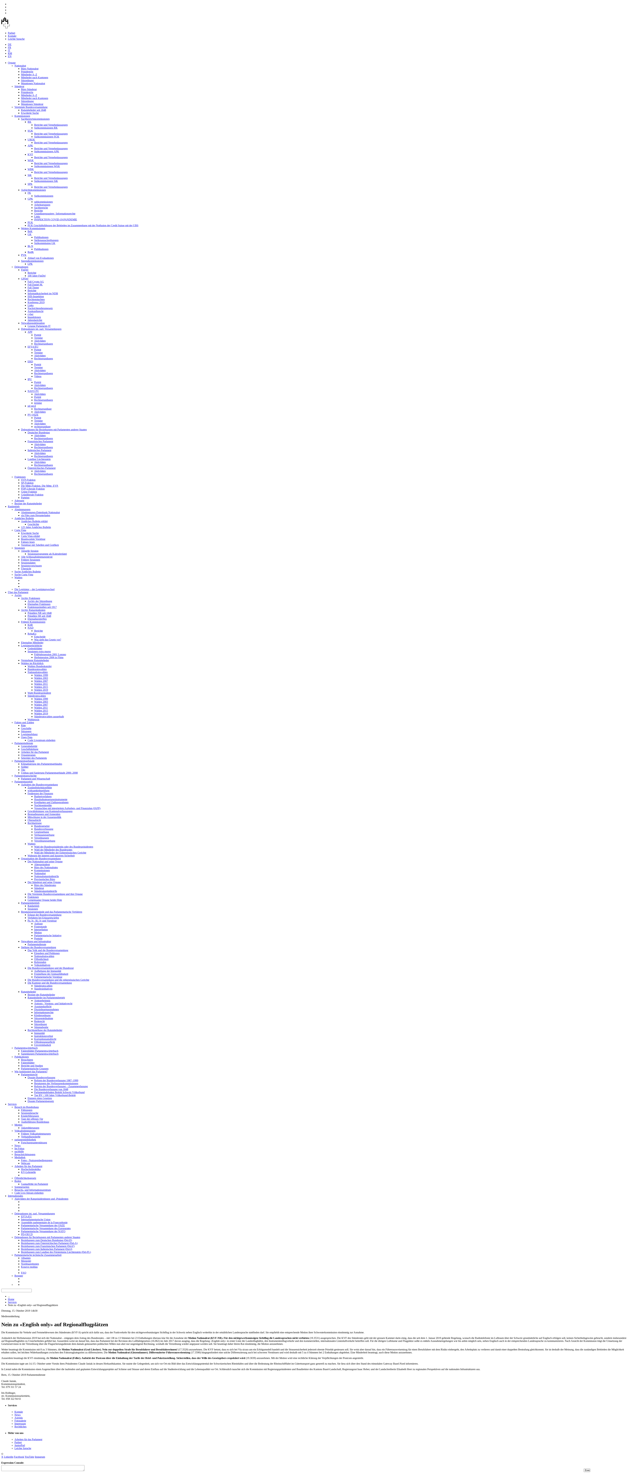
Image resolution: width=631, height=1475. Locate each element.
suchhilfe (19, 1151)
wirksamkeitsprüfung (38, 790)
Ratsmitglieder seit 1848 (33, 110)
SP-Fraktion (27, 482)
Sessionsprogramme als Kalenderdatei (47, 553)
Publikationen (41, 237)
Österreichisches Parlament (42, 468)
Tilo (23, 769)
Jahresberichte (35, 320)
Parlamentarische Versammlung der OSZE (43, 1225)
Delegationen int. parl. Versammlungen (41, 329)
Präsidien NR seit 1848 (40, 613)
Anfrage (38, 923)
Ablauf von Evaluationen (41, 258)
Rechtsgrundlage (43, 408)
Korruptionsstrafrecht (45, 1039)
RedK (31, 252)
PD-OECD (27, 1234)
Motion (38, 932)
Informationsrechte (44, 1012)
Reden (17, 1181)
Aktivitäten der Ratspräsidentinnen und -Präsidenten (41, 1198)
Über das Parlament (18, 592)
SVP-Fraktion (28, 479)
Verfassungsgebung (44, 834)
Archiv (18, 595)
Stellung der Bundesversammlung (38, 947)
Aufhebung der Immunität (47, 971)
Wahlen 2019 (41, 690)
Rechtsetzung (35, 823)
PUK (30, 222)
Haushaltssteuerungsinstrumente (50, 799)
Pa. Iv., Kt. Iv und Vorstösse (42, 920)
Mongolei (26, 1261)
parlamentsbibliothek (25, 1139)
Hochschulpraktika (31, 1169)
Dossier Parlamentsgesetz (41, 1101)
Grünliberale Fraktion (32, 494)
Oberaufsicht (34, 820)
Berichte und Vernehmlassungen (51, 124)
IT (9, 50)
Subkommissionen (43, 195)
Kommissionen (22, 116)
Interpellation (41, 929)
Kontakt (12, 36)
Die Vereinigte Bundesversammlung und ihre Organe (55, 894)
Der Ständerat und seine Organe (44, 882)
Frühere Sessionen (30, 559)
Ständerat (19, 86)
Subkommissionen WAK (47, 166)
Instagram (40, 1456)
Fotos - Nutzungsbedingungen (36, 1160)
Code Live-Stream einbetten (29, 1192)
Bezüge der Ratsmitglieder (28, 503)
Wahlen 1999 (41, 675)
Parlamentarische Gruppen (34, 1068)
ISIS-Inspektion (36, 296)
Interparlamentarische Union (35, 1219)
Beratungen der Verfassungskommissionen (56, 1083)
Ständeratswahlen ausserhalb (49, 716)
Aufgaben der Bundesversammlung (39, 784)
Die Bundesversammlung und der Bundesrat (51, 968)
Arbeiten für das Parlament (35, 752)
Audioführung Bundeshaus (35, 1121)
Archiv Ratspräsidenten (33, 610)
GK (30, 234)
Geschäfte (26, 728)
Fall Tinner (33, 287)
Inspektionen (34, 317)
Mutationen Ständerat (32, 104)
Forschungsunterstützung (34, 1142)
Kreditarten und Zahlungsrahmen (51, 802)
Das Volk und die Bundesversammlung (48, 950)
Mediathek (19, 1157)
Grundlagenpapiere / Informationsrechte (54, 213)
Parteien (25, 497)
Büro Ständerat (29, 89)
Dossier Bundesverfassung (41, 1077)
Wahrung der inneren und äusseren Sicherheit (51, 855)
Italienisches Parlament (39, 450)
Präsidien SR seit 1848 (39, 616)
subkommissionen (43, 201)
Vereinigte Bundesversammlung (30, 107)
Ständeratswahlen (37, 695)
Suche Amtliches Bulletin (27, 571)
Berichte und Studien (32, 1065)
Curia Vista (20, 530)
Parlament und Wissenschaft (35, 778)
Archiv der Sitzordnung (40, 601)
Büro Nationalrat (29, 68)
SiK (30, 175)
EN (10, 56)
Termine (38, 337)
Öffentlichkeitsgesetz (25, 1178)
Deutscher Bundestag (39, 432)
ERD (30, 361)
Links (37, 216)
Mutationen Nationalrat (33, 83)
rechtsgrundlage (42, 426)
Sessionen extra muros (39, 651)
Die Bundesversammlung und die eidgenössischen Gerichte (58, 979)
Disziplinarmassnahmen (46, 1009)
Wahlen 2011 (41, 684)
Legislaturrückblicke (31, 645)
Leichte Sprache (16, 38)
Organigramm (28, 755)
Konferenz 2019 (36, 302)
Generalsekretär (29, 746)
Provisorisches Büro (44, 879)
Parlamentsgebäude (24, 761)
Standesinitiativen (43, 988)
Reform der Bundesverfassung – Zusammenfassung (61, 1086)
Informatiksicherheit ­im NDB (43, 293)
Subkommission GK (44, 243)
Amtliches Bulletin (24, 518)
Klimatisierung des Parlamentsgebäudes (41, 763)
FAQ (23, 1272)
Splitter (24, 766)
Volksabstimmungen (24, 1130)
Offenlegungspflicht (44, 1042)
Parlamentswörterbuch (26, 1048)
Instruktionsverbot (43, 1036)
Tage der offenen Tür (32, 1119)
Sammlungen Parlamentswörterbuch (39, 1053)
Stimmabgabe (41, 1027)
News (17, 1145)
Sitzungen (26, 731)
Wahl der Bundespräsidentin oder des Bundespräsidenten (63, 846)
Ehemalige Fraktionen (39, 604)
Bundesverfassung (43, 829)
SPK (30, 184)
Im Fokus (19, 1148)
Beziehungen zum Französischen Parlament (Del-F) (48, 1246)
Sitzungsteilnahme (43, 1018)
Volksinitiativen (42, 965)
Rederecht (39, 1021)
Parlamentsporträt (23, 781)
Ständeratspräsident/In (45, 891)
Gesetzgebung (41, 832)
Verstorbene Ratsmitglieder (35, 660)
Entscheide (40, 636)
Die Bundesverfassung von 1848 (51, 1089)
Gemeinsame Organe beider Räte (45, 900)
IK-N (30, 246)
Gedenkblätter (35, 648)
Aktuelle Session (29, 550)
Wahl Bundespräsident (39, 692)
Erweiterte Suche (30, 113)
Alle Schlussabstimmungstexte (37, 556)
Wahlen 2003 (41, 678)
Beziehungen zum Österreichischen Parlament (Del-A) (49, 1243)
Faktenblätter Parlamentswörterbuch (39, 1050)
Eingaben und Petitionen (47, 953)
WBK (31, 169)
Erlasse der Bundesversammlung (44, 914)
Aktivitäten (40, 340)
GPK (30, 198)
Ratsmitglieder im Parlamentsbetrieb (46, 997)
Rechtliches (20, 1426)
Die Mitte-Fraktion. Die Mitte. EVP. (39, 485)
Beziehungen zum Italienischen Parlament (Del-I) (46, 1249)
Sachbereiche (41, 207)
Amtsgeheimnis (42, 1000)
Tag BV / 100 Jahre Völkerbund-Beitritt (55, 1095)
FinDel (24, 269)
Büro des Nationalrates (46, 867)
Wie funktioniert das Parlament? (30, 1071)
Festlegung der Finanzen (40, 793)
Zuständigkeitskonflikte (40, 787)
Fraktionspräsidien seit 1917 (42, 607)
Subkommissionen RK (46, 127)
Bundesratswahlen (37, 669)
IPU (30, 379)
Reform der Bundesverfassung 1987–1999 (56, 1080)
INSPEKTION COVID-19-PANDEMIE (55, 219)
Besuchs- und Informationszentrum (32, 1190)
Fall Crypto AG (36, 281)
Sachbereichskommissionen (35, 119)
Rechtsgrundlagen (43, 343)
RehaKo (32, 633)
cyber (30, 314)
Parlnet (11, 33)
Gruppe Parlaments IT (39, 326)
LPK (30, 263)
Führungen (26, 1110)
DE (10, 44)
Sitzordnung (27, 80)
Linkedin (8, 1456)
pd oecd (32, 405)
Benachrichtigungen (24, 1154)
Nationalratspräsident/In (46, 876)
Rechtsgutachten (36, 299)
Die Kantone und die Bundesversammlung (50, 982)
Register (18, 1275)
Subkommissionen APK (46, 151)
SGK (30, 130)
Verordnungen (41, 837)
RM (10, 53)
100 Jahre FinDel (37, 275)
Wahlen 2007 (41, 681)
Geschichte (33, 524)
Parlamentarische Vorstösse (48, 976)
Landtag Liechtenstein (39, 459)
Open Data (26, 737)
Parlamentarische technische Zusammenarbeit (37, 1255)
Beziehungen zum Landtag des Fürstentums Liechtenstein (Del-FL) (56, 1252)
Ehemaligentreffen (37, 619)
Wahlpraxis (33, 719)
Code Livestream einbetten (41, 740)
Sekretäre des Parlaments (34, 758)
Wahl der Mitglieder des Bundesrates (53, 849)
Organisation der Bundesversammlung (41, 858)
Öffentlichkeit (41, 959)
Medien (18, 1124)
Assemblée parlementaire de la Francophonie (44, 1222)
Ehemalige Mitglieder (32, 642)
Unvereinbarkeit (42, 1045)
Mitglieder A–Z (29, 74)
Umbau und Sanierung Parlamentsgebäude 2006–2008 (49, 772)
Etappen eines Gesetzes (40, 1098)
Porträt (37, 334)
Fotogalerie (20, 1420)
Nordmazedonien (30, 1263)
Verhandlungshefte (30, 1136)
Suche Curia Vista (23, 574)
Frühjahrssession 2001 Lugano (50, 654)
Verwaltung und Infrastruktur (36, 941)
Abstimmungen (22, 509)
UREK (31, 139)
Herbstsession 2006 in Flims (48, 657)
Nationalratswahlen (38, 672)
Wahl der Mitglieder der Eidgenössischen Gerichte (60, 852)
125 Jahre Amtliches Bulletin (36, 527)
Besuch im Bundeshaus (26, 1107)
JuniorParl (19, 1445)
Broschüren (27, 1059)
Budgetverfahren (43, 796)
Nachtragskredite (43, 805)
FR (9, 47)
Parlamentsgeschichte (25, 775)
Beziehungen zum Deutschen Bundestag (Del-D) (46, 1240)
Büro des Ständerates (45, 885)
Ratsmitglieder (28, 991)
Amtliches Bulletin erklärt (34, 521)
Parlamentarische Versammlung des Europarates (46, 1228)
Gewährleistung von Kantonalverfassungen (50, 811)
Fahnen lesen (28, 542)
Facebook (19, 1456)
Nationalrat (20, 65)
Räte (23, 725)
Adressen (19, 500)
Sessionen (19, 548)
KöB (30, 624)
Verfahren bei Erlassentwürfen (43, 917)
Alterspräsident (42, 864)
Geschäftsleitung (29, 749)
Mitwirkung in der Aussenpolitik (44, 817)
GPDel (24, 278)
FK (29, 192)
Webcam (25, 1163)
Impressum (20, 1423)
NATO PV (33, 391)
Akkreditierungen (30, 1127)
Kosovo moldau (29, 1266)
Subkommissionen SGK (46, 136)
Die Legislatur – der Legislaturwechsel (34, 589)
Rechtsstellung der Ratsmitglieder (45, 1030)
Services (12, 1104)
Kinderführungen (30, 1116)
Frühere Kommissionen (33, 621)
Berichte (38, 210)
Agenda (18, 1417)
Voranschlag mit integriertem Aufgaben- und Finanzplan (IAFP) (67, 808)
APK (30, 145)
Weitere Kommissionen (33, 228)
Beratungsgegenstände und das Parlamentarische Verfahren (51, 911)
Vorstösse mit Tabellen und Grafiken (40, 545)
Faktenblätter (28, 1062)
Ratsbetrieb (14, 506)
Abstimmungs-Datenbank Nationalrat (40, 512)
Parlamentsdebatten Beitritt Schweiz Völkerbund (59, 1092)
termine (38, 403)
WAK (31, 160)
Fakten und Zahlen (24, 722)
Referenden (40, 962)
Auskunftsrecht (35, 311)
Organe (12, 62)
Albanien (26, 1258)
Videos (37, 376)
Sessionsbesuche (29, 1113)
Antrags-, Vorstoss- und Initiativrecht (53, 1003)
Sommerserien (21, 1187)
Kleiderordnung (42, 1015)
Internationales (15, 1195)
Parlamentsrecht (29, 1074)
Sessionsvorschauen (31, 565)
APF (30, 332)
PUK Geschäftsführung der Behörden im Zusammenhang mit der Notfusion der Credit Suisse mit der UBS (83, 225)
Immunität (39, 1033)
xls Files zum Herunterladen (35, 515)
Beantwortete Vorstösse (33, 539)
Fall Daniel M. (35, 284)
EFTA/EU (33, 346)
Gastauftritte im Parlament (34, 1184)
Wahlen (18, 577)
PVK (23, 255)
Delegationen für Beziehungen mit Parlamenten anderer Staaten (54, 429)
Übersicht (26, 568)
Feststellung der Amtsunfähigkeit (51, 974)
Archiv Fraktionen (30, 598)
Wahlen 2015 (41, 687)
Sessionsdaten (28, 562)
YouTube (29, 1456)
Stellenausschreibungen (46, 240)
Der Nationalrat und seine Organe (45, 861)
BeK (30, 231)
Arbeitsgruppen (42, 204)
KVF (30, 154)
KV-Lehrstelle (28, 1172)
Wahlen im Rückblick (32, 663)
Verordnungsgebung (44, 840)
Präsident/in (27, 71)
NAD (31, 627)
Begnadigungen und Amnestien (44, 814)
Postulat (38, 938)
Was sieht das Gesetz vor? (47, 639)
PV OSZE (33, 414)
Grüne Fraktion (29, 491)
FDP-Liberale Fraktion (33, 488)
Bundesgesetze (42, 826)
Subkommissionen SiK (46, 181)
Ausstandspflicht (42, 1006)
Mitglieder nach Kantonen (34, 77)
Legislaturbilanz (29, 734)
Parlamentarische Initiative (47, 935)
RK (29, 121)
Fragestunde (40, 926)
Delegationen (21, 266)
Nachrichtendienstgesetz (40, 308)
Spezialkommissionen (32, 261)
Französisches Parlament (40, 441)
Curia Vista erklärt (30, 536)
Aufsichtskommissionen (33, 190)
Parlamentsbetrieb (30, 903)
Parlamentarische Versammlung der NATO (43, 1231)
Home (11, 1299)
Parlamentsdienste (23, 743)
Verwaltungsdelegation (33, 323)
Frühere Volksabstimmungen (36, 1133)
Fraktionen (20, 477)
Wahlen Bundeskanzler (40, 666)
